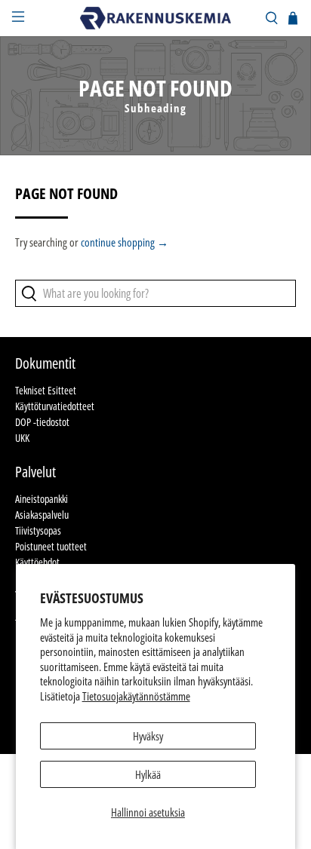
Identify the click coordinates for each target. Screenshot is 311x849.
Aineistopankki (41, 499)
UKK (22, 438)
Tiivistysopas (38, 530)
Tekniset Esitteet (45, 390)
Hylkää (148, 774)
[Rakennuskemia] (155, 18)
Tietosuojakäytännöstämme (136, 695)
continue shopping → (124, 242)
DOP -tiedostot (42, 422)
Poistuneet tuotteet (51, 546)
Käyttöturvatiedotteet (54, 406)
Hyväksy (148, 735)
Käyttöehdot (37, 562)
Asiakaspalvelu (42, 514)
